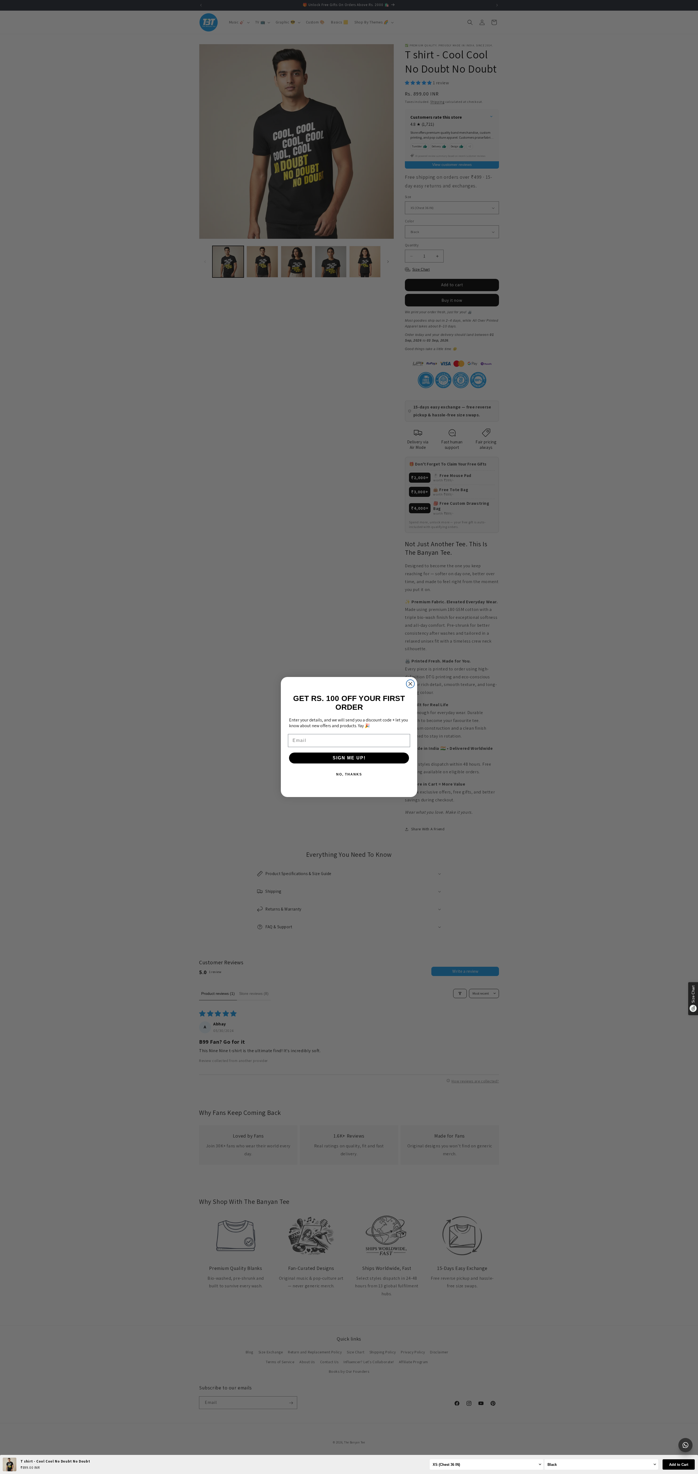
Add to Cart (678, 1465)
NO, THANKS (349, 774)
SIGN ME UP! (349, 758)
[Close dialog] (410, 684)
